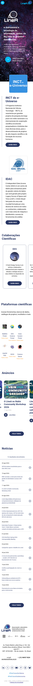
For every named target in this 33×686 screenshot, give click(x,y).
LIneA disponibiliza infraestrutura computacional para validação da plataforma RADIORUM (11, 501)
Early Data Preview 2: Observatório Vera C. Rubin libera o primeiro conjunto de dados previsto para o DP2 (13, 527)
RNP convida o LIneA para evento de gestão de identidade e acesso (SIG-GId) (12, 478)
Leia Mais (16, 426)
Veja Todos (16, 434)
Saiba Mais (13, 145)
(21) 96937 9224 (24, 657)
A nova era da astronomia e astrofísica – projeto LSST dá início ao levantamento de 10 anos (13, 558)
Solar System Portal (20, 336)
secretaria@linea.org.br (9, 659)
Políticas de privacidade (16, 682)
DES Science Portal (12, 336)
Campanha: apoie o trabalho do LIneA (12, 547)
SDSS (12, 354)
